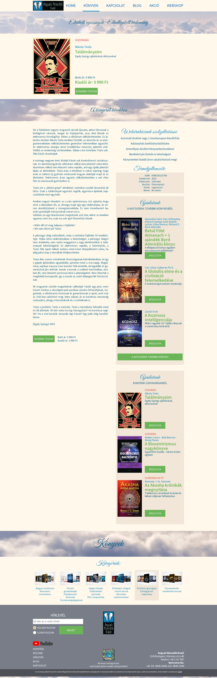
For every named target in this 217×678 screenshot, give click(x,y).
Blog (36, 661)
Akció (154, 5)
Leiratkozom (45, 632)
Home (71, 5)
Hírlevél (38, 657)
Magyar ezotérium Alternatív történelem (45, 591)
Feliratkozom (46, 627)
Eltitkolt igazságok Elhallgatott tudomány (147, 591)
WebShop (175, 5)
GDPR (180, 672)
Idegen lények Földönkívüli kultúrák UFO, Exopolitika (95, 593)
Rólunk (38, 653)
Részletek (155, 255)
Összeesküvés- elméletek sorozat (172, 590)
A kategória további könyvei (150, 357)
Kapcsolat (39, 665)
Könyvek (38, 649)
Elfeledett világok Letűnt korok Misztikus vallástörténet (121, 593)
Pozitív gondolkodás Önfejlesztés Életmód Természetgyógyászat (70, 593)
